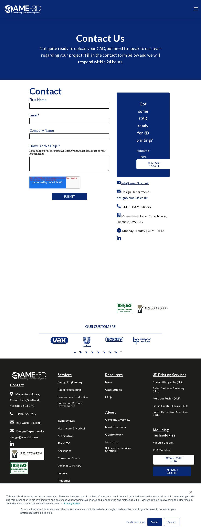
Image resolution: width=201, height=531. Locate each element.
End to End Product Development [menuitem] (70, 405)
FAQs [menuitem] (108, 397)
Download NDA (174, 459)
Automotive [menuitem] (65, 436)
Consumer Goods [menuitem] (69, 458)
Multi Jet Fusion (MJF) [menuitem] (167, 398)
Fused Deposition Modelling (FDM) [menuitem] (170, 413)
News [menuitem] (108, 382)
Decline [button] (171, 522)
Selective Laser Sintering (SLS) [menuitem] (169, 390)
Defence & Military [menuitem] (69, 465)
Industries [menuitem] (112, 442)
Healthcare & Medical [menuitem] (71, 428)
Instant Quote (154, 164)
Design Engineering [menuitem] (70, 382)
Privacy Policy (72, 503)
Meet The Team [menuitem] (115, 427)
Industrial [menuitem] (64, 480)
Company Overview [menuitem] (117, 419)
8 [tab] (121, 352)
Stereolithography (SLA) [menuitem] (168, 382)
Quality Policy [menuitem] (114, 434)
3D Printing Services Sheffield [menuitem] (118, 449)
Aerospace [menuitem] (65, 450)
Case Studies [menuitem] (113, 389)
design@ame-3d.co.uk (132, 198)
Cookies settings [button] (135, 522)
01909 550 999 (26, 414)
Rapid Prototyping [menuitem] (69, 389)
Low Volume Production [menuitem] (73, 397)
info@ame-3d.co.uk (135, 183)
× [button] (190, 491)
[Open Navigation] (196, 8)
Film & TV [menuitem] (64, 443)
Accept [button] (154, 522)
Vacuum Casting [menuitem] (163, 442)
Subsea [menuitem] (62, 473)
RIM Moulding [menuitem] (162, 450)
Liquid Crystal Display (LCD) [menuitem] (170, 406)
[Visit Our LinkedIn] (119, 238)
